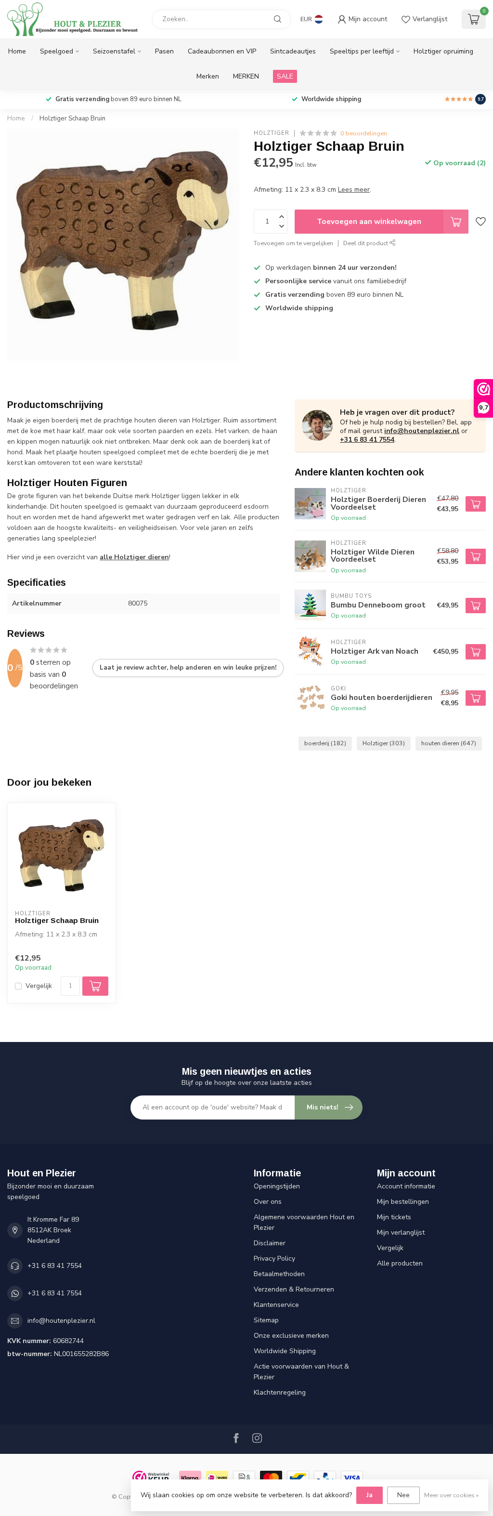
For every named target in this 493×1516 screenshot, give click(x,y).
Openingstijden (277, 1186)
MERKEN (246, 76)
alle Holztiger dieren (134, 557)
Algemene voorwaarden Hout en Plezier (304, 1222)
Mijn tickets (394, 1217)
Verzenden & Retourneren (294, 1289)
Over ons (268, 1201)
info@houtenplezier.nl (421, 430)
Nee (403, 1495)
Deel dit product (366, 243)
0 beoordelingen (363, 133)
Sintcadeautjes (293, 51)
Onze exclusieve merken (291, 1335)
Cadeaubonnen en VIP (222, 51)
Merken (207, 76)
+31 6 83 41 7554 (367, 439)
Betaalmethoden (279, 1274)
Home (17, 51)
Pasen (164, 51)
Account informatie (406, 1186)
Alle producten (400, 1263)
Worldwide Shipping (285, 1351)
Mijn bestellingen (403, 1201)
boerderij (325, 743)
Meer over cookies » (451, 1495)
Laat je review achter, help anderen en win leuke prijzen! (188, 667)
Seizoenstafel (114, 51)
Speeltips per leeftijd (362, 51)
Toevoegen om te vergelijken (293, 243)
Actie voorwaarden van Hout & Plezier (301, 1372)
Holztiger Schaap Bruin (72, 118)
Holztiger (271, 133)
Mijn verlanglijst (401, 1232)
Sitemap (266, 1320)
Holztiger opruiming (443, 51)
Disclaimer (269, 1243)
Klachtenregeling (280, 1392)
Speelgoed (56, 51)
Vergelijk (39, 985)
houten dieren (448, 743)
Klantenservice (276, 1304)
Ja (369, 1495)
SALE (285, 76)
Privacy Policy (274, 1258)
